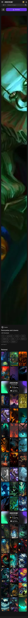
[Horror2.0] (14, 430)
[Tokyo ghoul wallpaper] (14, 373)
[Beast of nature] (23, 416)
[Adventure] (23, 575)
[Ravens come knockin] (5, 401)
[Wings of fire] (14, 504)
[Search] (25, 5)
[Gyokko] (23, 504)
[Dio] (5, 546)
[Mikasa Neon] (5, 489)
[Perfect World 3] (5, 359)
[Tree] (23, 430)
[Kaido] (14, 401)
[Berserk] (5, 504)
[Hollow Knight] (14, 489)
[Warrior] (23, 359)
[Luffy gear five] (5, 416)
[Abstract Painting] (23, 590)
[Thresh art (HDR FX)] (14, 605)
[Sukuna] (14, 531)
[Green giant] (23, 531)
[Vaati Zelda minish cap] (23, 546)
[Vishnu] (5, 373)
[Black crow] (5, 474)
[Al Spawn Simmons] (14, 460)
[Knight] (23, 373)
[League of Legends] (23, 561)
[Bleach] (5, 445)
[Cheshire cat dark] (5, 590)
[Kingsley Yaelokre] (23, 401)
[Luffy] (14, 474)
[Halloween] (14, 445)
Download (17, 9)
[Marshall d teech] (14, 359)
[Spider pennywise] (5, 460)
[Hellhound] (14, 546)
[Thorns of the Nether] (14, 575)
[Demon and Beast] (23, 460)
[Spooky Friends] (14, 416)
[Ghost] (23, 474)
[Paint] (23, 605)
